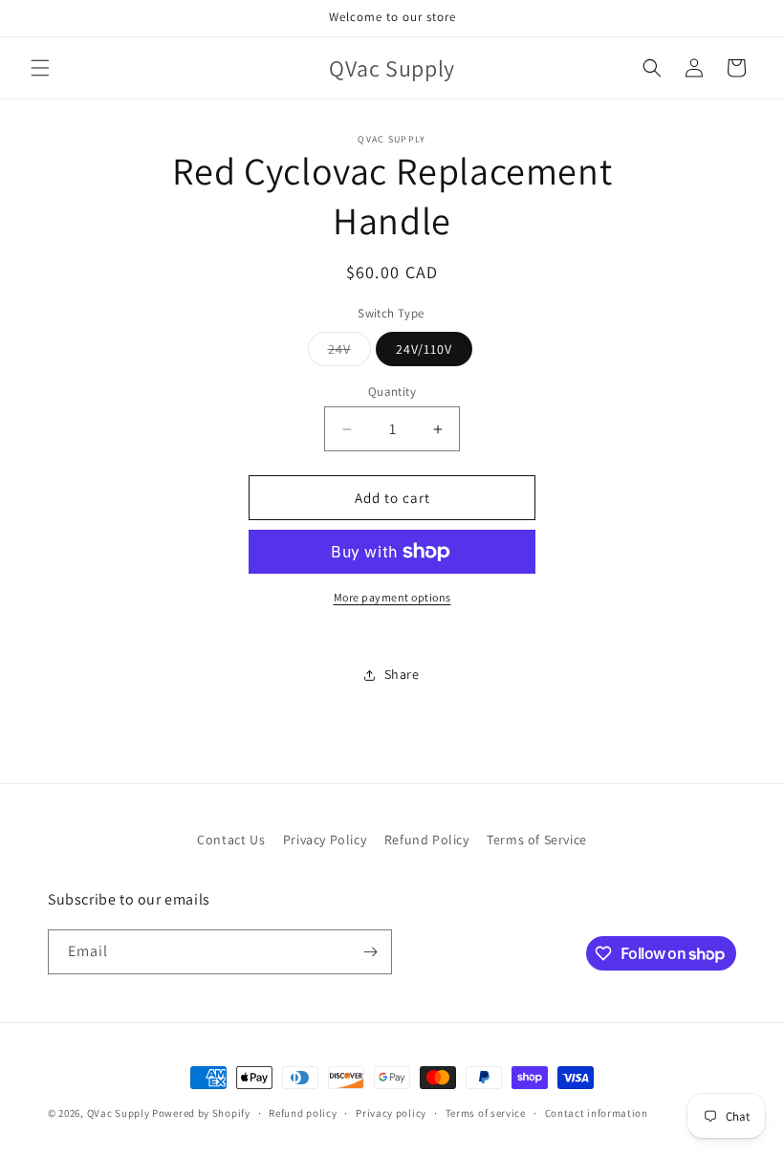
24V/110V (424, 349)
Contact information (596, 1113)
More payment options (392, 597)
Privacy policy (391, 1113)
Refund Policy (426, 839)
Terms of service (486, 1113)
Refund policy (303, 1113)
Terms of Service (537, 839)
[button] (40, 68)
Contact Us (231, 839)
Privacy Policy (324, 839)
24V (349, 352)
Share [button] (402, 674)
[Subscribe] (370, 951)
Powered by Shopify (201, 1113)
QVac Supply (118, 1113)
